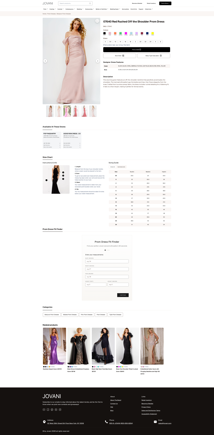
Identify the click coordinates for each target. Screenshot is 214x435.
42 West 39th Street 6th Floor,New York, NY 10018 (65, 423)
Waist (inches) (89, 265)
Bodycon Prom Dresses (64, 14)
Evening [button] (52, 9)
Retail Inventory (147, 400)
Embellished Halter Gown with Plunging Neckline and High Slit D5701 (150, 371)
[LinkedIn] (56, 409)
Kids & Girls (134, 9)
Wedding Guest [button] (114, 9)
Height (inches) (112, 281)
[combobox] (75, 3)
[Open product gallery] (97, 21)
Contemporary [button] (69, 9)
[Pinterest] (52, 409)
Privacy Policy (146, 407)
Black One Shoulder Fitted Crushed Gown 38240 (127, 370)
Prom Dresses (51, 14)
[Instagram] (60, 409)
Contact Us (114, 404)
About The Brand (115, 400)
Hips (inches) (89, 273)
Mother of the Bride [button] (101, 9)
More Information (48, 147)
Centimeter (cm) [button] (121, 166)
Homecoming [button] (88, 9)
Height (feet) (89, 281)
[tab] (107, 157)
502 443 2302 (67, 143)
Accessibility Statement (149, 414)
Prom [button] (44, 9)
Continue (123, 295)
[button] (45, 61)
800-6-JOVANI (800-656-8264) (121, 423)
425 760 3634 (47, 143)
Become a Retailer (147, 404)
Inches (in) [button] (112, 166)
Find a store (135, 49)
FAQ (111, 407)
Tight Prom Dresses (115, 314)
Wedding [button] (79, 9)
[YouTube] (44, 409)
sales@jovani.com (164, 423)
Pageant (141, 9)
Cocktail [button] (60, 9)
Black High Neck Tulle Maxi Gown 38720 (102, 370)
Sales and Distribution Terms (151, 410)
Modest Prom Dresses (70, 314)
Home (44, 14)
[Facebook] (48, 409)
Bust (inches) (89, 258)
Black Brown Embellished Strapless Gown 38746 (78, 370)
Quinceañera (125, 9)
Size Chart (118, 55)
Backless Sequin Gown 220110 (52, 369)
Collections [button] (148, 9)
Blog (111, 410)
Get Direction (47, 145)
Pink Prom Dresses (86, 314)
